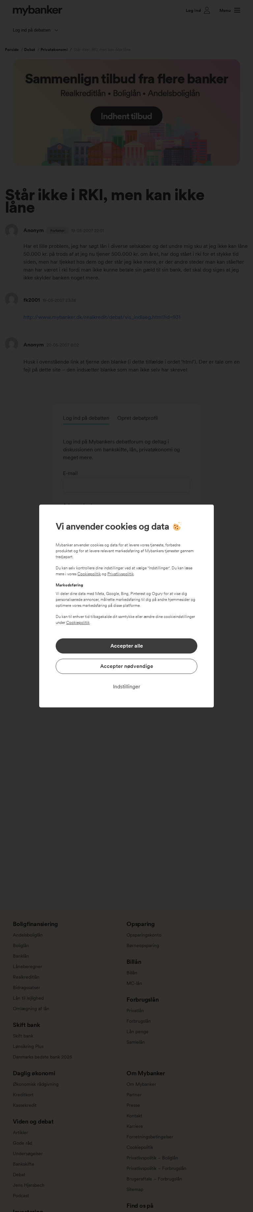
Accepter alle (126, 646)
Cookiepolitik (89, 574)
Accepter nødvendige (126, 666)
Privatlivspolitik (120, 574)
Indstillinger (126, 686)
